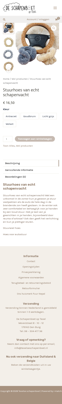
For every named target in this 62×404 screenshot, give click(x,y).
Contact (31, 261)
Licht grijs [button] (48, 116)
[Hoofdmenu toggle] (55, 8)
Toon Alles (9, 145)
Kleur (6, 109)
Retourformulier (31, 288)
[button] (4, 20)
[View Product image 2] (8, 41)
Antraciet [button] (11, 116)
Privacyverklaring (31, 272)
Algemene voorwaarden (31, 277)
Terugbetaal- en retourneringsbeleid (31, 282)
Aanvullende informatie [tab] (19, 169)
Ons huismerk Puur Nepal (31, 293)
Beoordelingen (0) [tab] (15, 176)
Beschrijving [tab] (12, 163)
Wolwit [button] (9, 123)
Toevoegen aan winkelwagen (35, 138)
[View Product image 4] (8, 66)
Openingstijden (31, 266)
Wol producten (20, 79)
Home (6, 79)
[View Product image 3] (8, 54)
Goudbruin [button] (29, 116)
